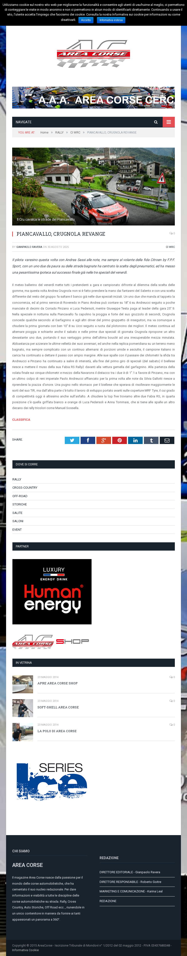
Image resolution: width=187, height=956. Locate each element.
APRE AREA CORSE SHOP (57, 683)
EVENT (17, 529)
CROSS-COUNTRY (24, 487)
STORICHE (19, 504)
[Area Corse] (93, 53)
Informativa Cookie (25, 950)
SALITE (17, 513)
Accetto (86, 20)
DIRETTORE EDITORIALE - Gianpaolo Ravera (130, 872)
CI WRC (170, 247)
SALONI (17, 521)
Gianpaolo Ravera (29, 247)
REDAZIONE (108, 901)
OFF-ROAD (20, 496)
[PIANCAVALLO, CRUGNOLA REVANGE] (93, 187)
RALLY (16, 479)
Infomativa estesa (111, 20)
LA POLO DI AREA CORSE (57, 731)
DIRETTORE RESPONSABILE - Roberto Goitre (130, 882)
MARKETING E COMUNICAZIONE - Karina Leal (131, 891)
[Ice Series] (52, 814)
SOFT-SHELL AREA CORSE (58, 707)
